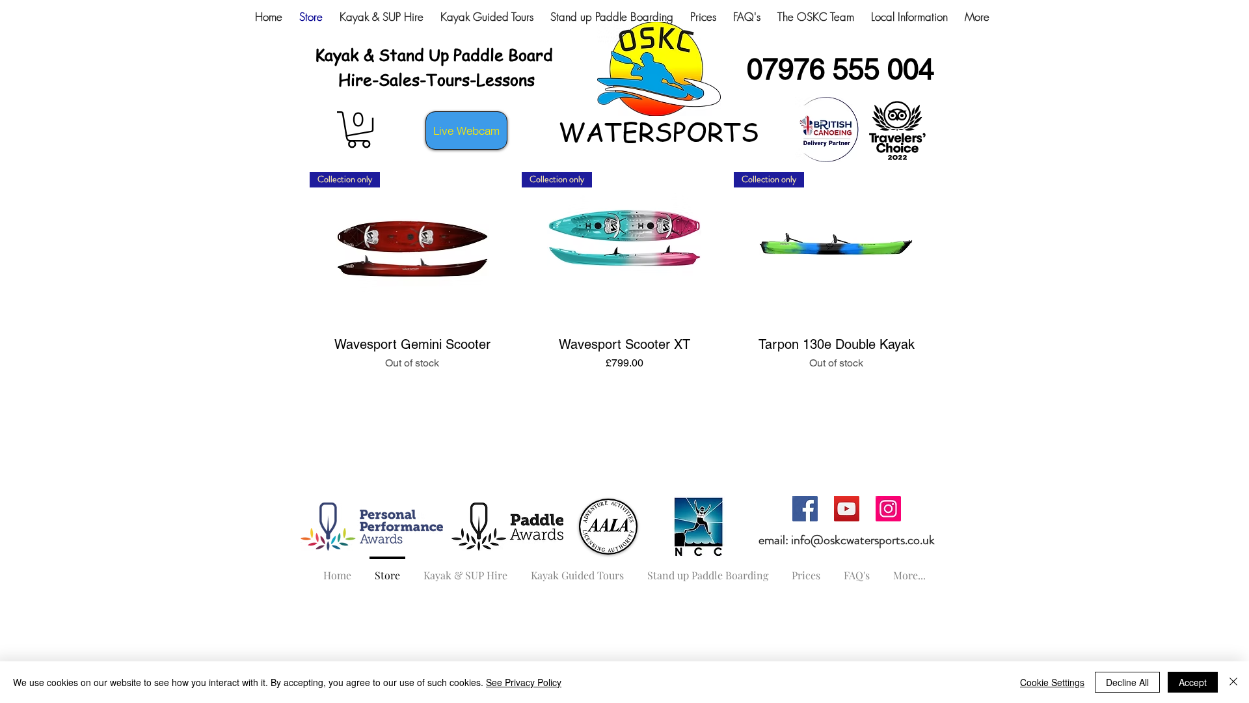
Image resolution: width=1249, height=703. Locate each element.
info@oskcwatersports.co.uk (863, 540)
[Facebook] (805, 508)
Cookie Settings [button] (1052, 682)
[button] (359, 129)
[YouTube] (846, 508)
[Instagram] (888, 508)
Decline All (1127, 682)
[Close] (1233, 682)
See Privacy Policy (523, 682)
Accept (1193, 682)
